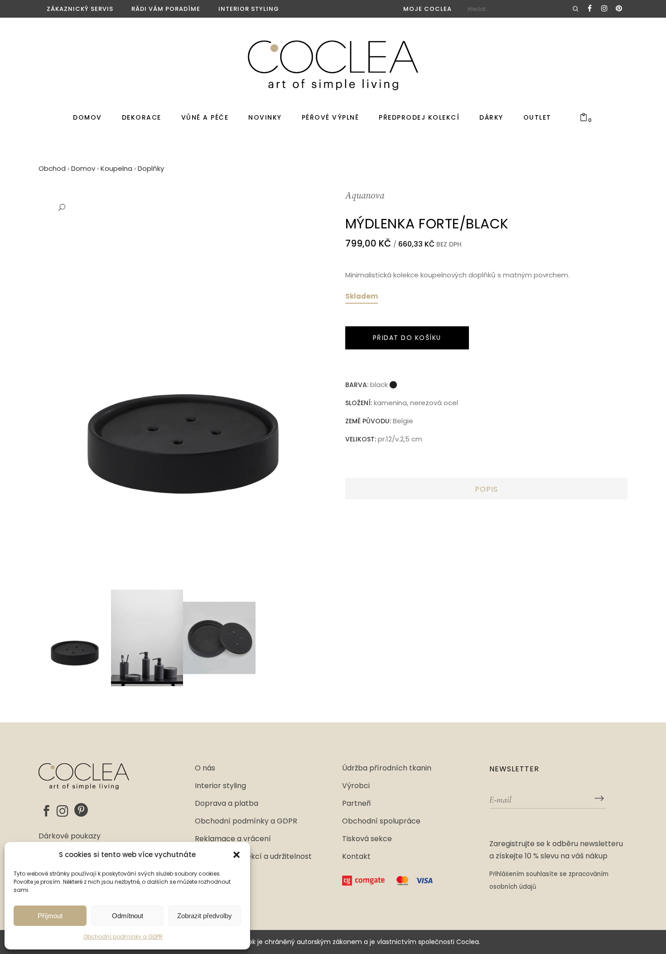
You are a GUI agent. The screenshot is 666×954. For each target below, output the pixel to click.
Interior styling (248, 9)
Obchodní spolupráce (381, 821)
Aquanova (364, 196)
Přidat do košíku (407, 337)
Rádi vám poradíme (165, 9)
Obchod (52, 168)
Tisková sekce (367, 839)
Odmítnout (127, 916)
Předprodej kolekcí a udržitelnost (253, 857)
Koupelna (116, 168)
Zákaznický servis (80, 9)
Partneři (356, 804)
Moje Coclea (427, 9)
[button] (236, 854)
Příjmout (50, 916)
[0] (583, 117)
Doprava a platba (226, 804)
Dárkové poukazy (70, 836)
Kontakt (356, 857)
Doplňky (151, 168)
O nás (205, 768)
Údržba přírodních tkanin (386, 768)
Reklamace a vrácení (233, 839)
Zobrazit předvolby (204, 916)
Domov (83, 168)
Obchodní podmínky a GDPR (123, 936)
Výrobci (356, 786)
